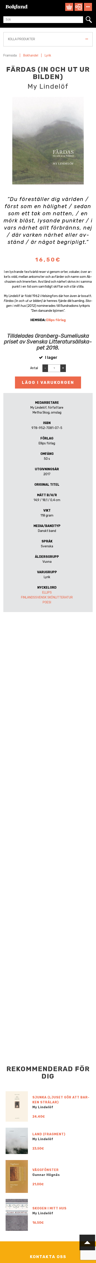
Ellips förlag (56, 320)
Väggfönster (45, 1170)
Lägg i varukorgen (48, 382)
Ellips (47, 592)
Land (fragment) (48, 1134)
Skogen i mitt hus (49, 1208)
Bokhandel (30, 55)
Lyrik (48, 55)
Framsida (10, 55)
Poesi (47, 602)
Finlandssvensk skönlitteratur (47, 597)
